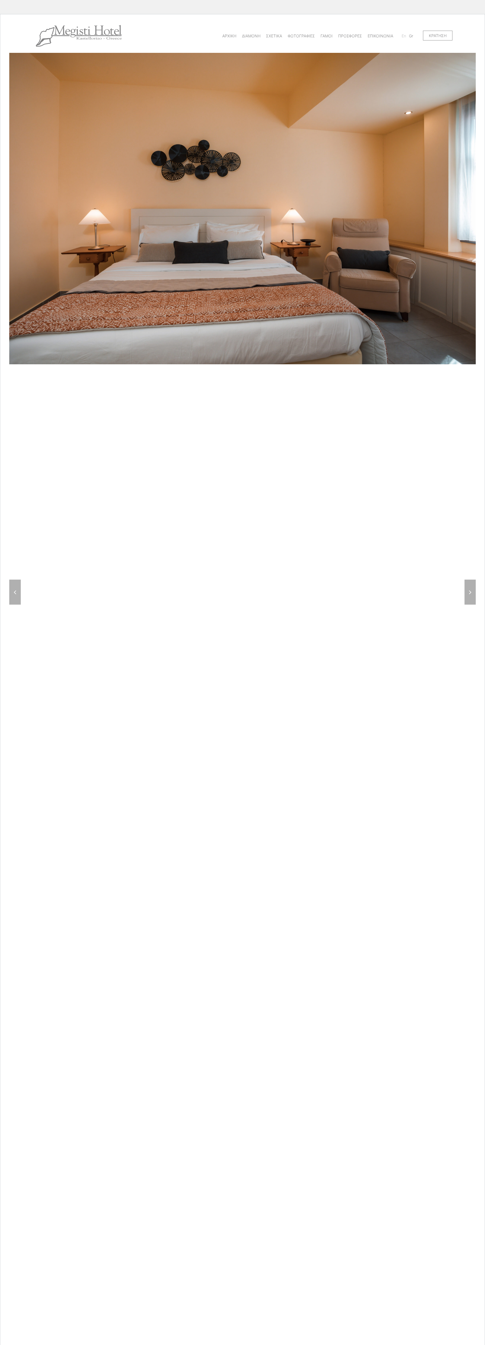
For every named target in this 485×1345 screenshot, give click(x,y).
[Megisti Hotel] (79, 35)
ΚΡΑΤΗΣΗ (438, 35)
